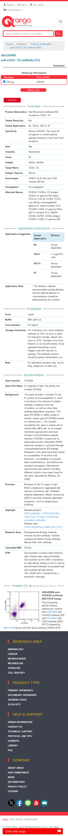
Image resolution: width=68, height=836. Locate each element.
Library (13, 745)
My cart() (37, 4)
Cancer (12, 654)
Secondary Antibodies (22, 695)
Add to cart (33, 90)
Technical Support (20, 731)
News (11, 777)
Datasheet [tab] (12, 100)
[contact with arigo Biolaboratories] (36, 805)
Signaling (14, 668)
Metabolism (15, 663)
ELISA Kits (14, 704)
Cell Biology (16, 672)
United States (13, 10)
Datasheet (59, 65)
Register (10, 4)
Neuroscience (17, 658)
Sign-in (23, 4)
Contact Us (15, 727)
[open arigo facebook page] (19, 805)
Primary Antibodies (20, 690)
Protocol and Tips (20, 736)
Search (59, 33)
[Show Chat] (59, 831)
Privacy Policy (17, 786)
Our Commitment (18, 772)
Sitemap (13, 791)
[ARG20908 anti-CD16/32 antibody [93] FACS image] (21, 607)
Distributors (16, 782)
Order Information (20, 722)
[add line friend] (28, 805)
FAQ (10, 750)
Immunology (16, 649)
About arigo (16, 768)
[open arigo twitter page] (11, 805)
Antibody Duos (17, 699)
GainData (13, 741)
